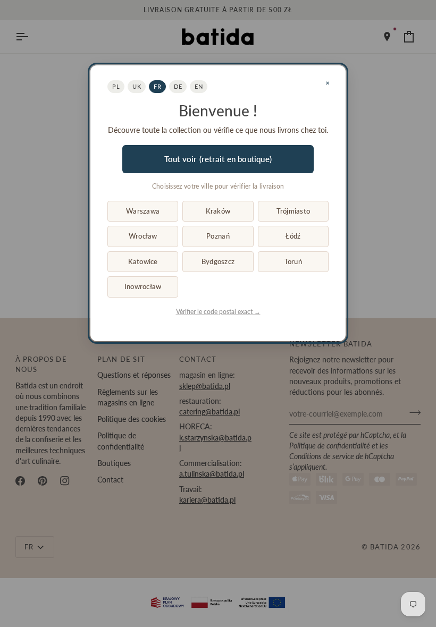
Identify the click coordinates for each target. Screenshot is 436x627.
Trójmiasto (293, 211)
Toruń (293, 261)
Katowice (143, 261)
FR (157, 86)
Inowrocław (143, 286)
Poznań (218, 236)
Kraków (218, 211)
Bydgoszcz (218, 261)
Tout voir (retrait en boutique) (218, 159)
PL (116, 86)
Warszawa (143, 211)
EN (199, 86)
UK (136, 86)
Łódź (293, 236)
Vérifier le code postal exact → (218, 312)
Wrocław (143, 236)
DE (178, 86)
